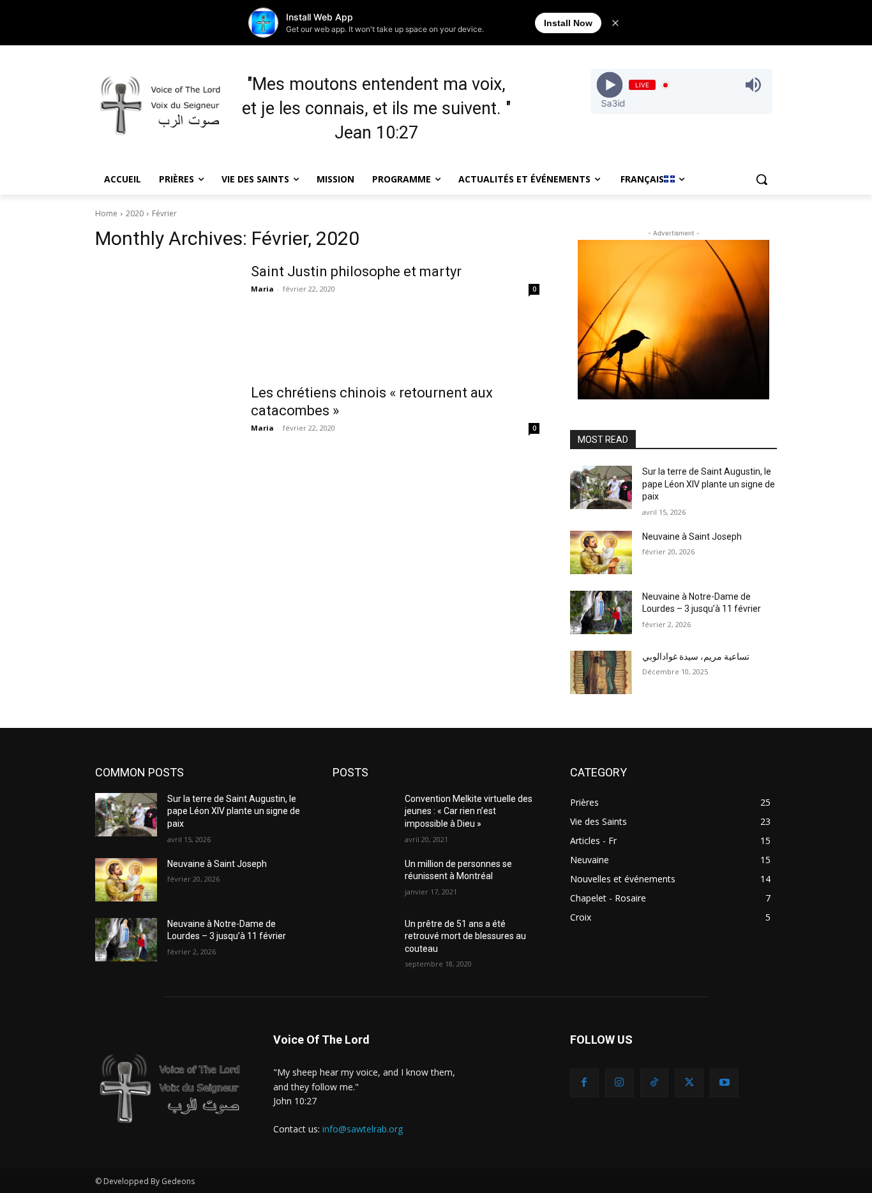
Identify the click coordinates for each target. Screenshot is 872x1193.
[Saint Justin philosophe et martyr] (164, 311)
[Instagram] (619, 1083)
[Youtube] (724, 1083)
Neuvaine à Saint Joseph (692, 536)
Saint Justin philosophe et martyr (356, 271)
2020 (135, 213)
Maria (262, 288)
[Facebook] (584, 1083)
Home (106, 213)
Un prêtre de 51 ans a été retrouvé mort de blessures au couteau (465, 936)
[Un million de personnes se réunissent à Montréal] (364, 879)
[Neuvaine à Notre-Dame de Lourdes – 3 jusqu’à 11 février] (601, 612)
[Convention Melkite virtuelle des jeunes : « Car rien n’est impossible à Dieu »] (364, 814)
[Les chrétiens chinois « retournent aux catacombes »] (164, 432)
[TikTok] (654, 1083)
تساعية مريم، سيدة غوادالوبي (695, 656)
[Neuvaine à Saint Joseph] (601, 552)
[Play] (609, 85)
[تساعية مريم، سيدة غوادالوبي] (601, 672)
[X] (689, 1083)
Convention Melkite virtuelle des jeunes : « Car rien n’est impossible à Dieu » (468, 811)
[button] (761, 179)
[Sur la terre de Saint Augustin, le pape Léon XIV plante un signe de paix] (601, 487)
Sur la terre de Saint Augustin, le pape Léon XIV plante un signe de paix (708, 483)
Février (164, 213)
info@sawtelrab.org (362, 1129)
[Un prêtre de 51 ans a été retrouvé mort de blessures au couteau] (364, 939)
